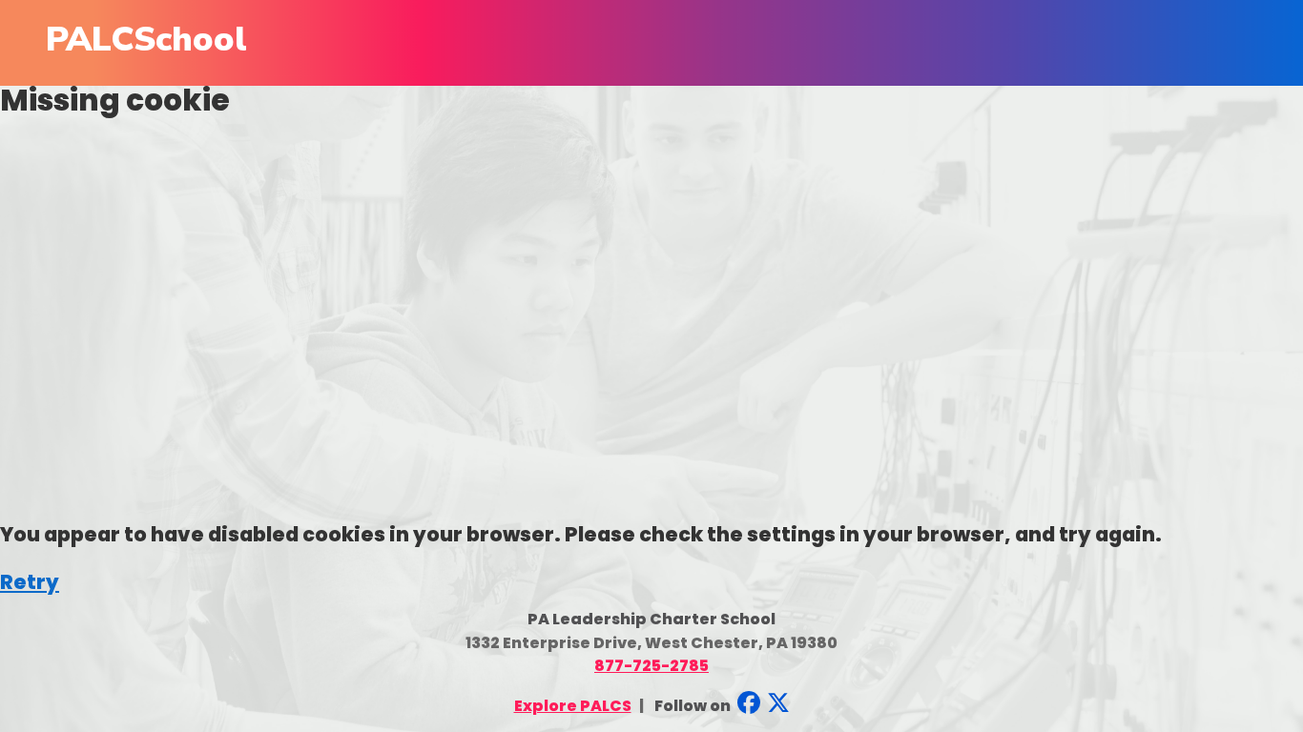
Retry (29, 582)
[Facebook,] (747, 706)
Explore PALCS (572, 706)
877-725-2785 (651, 666)
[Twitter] (776, 706)
